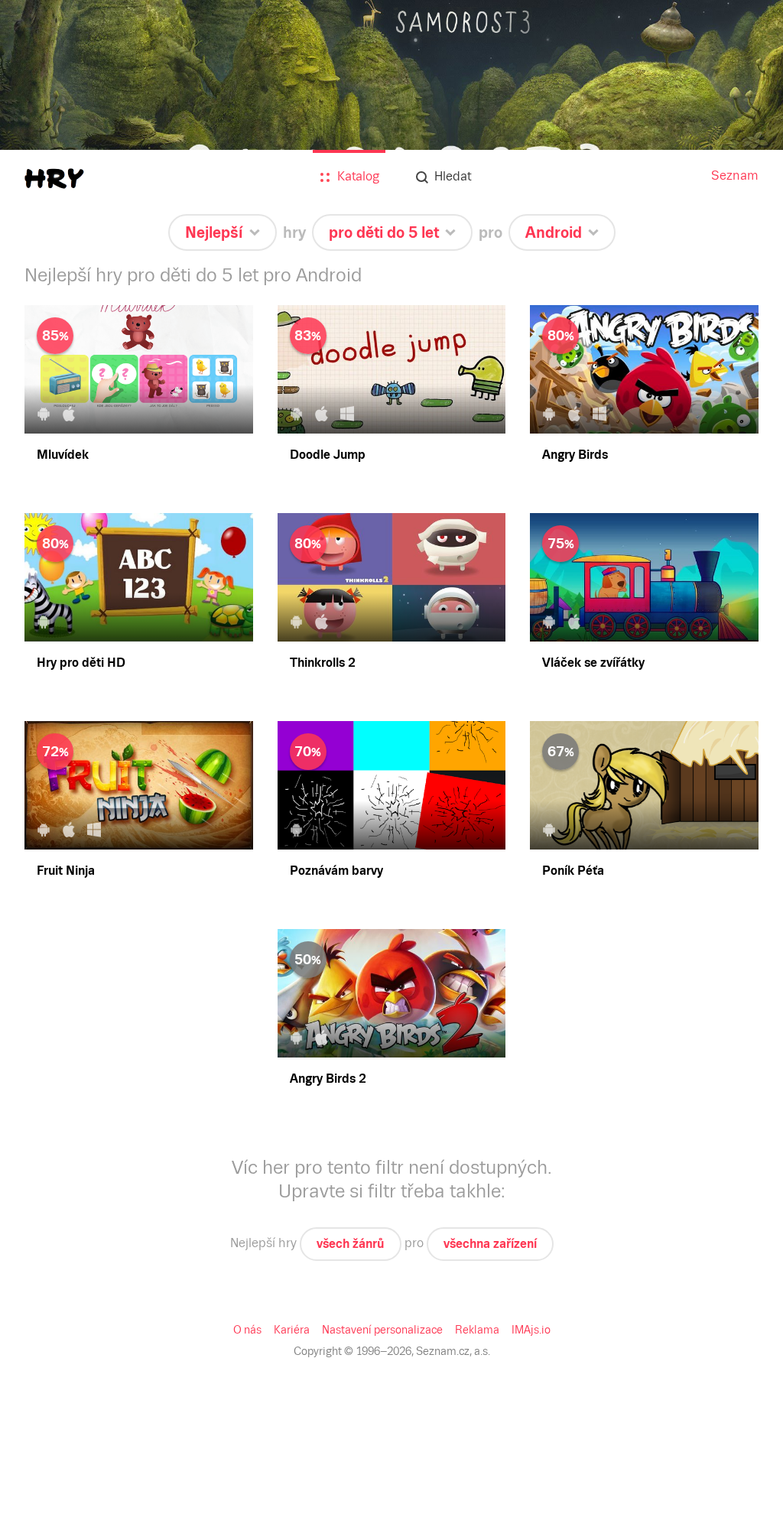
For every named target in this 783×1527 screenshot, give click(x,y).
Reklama (477, 1330)
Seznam (735, 175)
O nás (247, 1330)
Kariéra (292, 1330)
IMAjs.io (531, 1330)
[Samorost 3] (391, 124)
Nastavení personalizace (382, 1330)
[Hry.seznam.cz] (54, 178)
